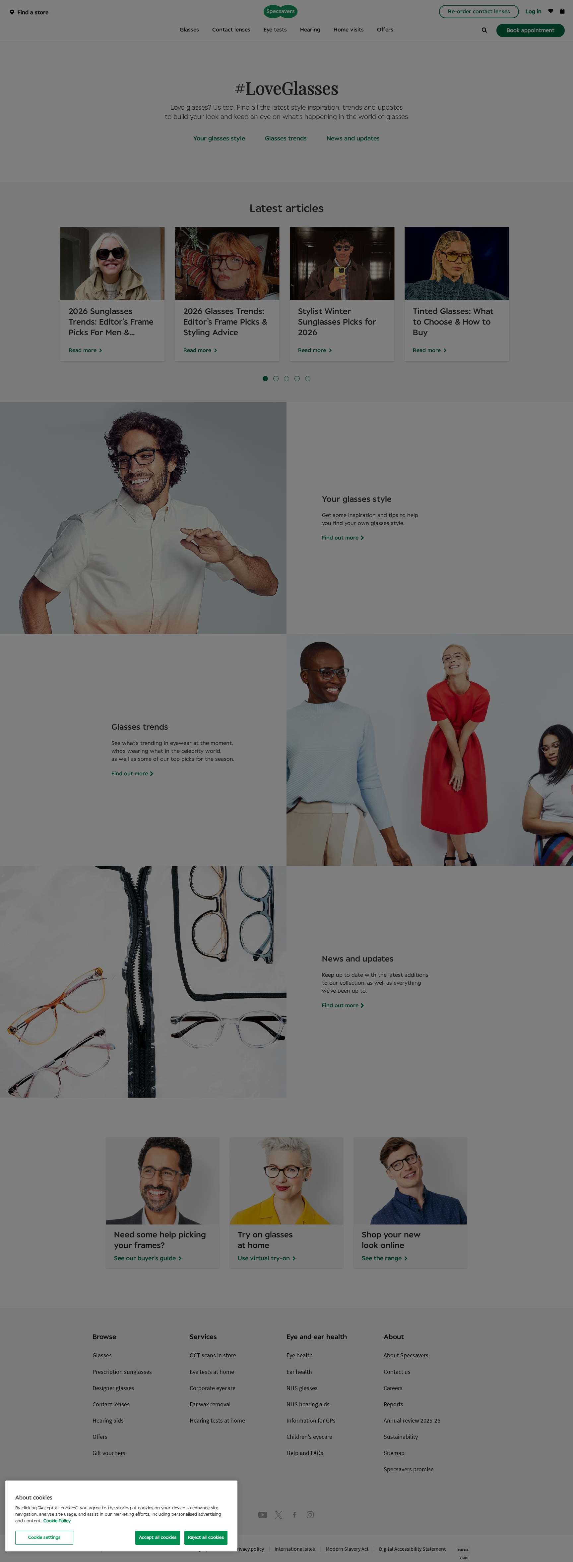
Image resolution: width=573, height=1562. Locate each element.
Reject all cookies (205, 1538)
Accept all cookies (157, 1538)
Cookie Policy (57, 1521)
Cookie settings (44, 1538)
